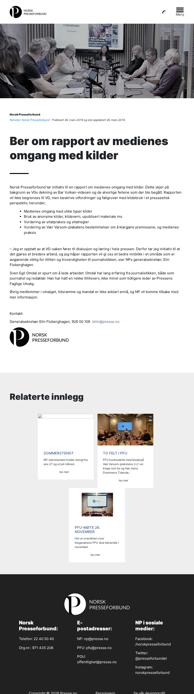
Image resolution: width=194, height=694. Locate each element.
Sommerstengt (59, 453)
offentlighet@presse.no (97, 662)
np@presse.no (96, 638)
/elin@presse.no (105, 321)
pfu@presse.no (99, 647)
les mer (64, 472)
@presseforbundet (151, 658)
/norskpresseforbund (153, 644)
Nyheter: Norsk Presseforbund (29, 120)
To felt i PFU (115, 453)
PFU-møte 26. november (87, 529)
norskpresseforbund (152, 672)
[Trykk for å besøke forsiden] (30, 12)
